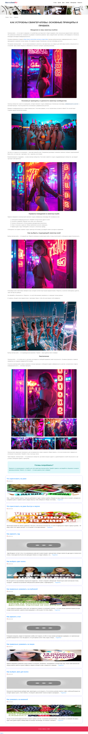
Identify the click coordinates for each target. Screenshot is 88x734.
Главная (7, 17)
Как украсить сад (13, 534)
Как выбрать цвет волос (16, 561)
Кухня (59, 2)
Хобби (67, 2)
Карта (1, 733)
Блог (11, 17)
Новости (80, 2)
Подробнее (60, 499)
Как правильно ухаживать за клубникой (22, 589)
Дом (63, 2)
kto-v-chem (11, 3)
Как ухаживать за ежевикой (17, 699)
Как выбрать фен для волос (18, 672)
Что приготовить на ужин (16, 479)
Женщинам (73, 2)
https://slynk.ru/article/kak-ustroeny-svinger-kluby (36, 39)
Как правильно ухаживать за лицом (20, 644)
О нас (55, 2)
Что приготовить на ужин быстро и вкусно (23, 506)
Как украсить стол (14, 616)
